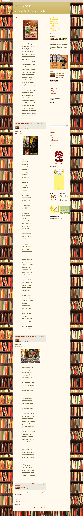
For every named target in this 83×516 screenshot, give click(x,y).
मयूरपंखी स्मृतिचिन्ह (54, 141)
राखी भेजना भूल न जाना (20, 18)
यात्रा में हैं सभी (18, 133)
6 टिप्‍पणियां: (32, 336)
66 (62, 209)
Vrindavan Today (53, 200)
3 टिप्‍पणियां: (32, 123)
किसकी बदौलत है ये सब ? (55, 54)
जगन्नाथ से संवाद (18, 346)
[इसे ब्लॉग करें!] (39, 123)
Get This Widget (59, 163)
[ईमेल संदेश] (36, 123)
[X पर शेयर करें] (40, 123)
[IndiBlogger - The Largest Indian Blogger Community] (54, 212)
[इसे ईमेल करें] (38, 123)
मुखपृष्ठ (52, 137)
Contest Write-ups (55, 87)
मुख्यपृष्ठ (28, 492)
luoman (36, 508)
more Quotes (52, 132)
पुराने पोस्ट (44, 492)
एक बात (18, 125)
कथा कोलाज (53, 92)
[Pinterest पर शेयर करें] (42, 123)
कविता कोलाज (53, 94)
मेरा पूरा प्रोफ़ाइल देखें (59, 77)
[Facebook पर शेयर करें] (41, 123)
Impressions (54, 89)
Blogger (45, 508)
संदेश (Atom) (22, 494)
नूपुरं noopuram (60, 73)
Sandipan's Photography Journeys (54, 196)
